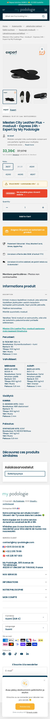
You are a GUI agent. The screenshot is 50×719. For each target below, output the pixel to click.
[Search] (39, 16)
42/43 (10, 170)
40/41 (33, 162)
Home (5, 26)
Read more (38, 139)
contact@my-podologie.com (18, 549)
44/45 (22, 170)
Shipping (16, 149)
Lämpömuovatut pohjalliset (18, 33)
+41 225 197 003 (14, 562)
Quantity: (6, 196)
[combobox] (23, 16)
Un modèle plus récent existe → (23, 188)
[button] (4, 10)
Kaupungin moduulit (31, 30)
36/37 (9, 162)
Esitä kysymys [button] (15, 478)
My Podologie (18, 506)
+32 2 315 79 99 (13, 558)
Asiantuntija (17, 26)
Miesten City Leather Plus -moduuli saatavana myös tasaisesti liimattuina (20, 329)
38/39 (21, 162)
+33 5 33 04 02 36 (15, 553)
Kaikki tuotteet (13, 30)
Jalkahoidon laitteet (34, 26)
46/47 (34, 170)
